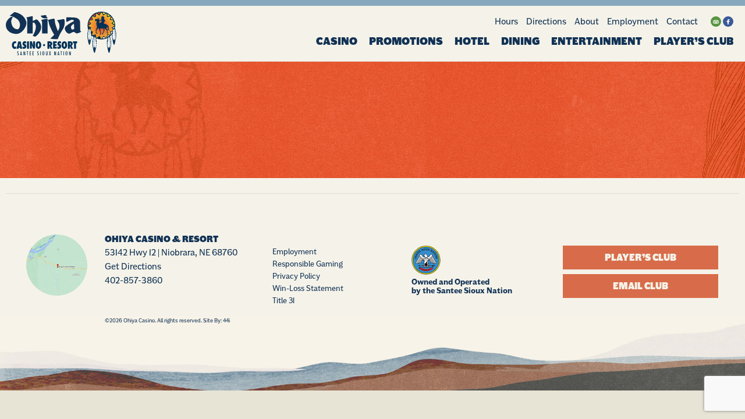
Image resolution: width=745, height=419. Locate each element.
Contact (682, 21)
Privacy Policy (296, 275)
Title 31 (283, 300)
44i (226, 320)
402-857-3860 (133, 280)
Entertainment (596, 41)
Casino (336, 41)
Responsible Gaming (307, 263)
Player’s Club (693, 41)
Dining (520, 41)
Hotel (472, 41)
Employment (632, 21)
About (586, 21)
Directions (546, 21)
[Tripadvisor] (716, 21)
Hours (506, 21)
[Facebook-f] (728, 21)
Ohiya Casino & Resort (161, 239)
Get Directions (133, 266)
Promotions (406, 41)
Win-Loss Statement (307, 288)
